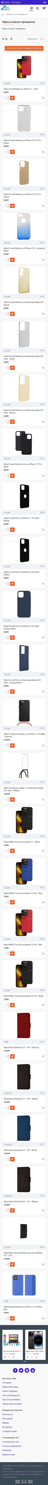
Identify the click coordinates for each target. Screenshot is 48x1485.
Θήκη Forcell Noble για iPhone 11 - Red (21, 89)
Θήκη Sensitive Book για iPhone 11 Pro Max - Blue (23, 1308)
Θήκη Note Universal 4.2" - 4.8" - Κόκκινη (21, 1047)
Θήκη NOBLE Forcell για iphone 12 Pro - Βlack (23, 996)
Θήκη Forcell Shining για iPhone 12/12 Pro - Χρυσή (23, 195)
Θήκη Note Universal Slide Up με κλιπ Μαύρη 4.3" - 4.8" (23, 1254)
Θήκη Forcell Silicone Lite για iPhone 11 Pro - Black (23, 465)
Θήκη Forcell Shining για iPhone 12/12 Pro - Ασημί (23, 141)
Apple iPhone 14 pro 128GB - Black (35, 1351)
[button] (23, 1361)
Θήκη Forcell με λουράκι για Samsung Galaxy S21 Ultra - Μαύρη (23, 789)
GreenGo (8, 1093)
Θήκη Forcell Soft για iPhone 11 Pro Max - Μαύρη (22, 519)
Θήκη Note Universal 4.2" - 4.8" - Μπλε (20, 1150)
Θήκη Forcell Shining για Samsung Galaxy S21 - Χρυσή (24, 303)
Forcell (7, 83)
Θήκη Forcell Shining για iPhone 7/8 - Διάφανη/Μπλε (24, 249)
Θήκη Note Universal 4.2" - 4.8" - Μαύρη (21, 1099)
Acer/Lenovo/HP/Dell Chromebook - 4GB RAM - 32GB (12, 1351)
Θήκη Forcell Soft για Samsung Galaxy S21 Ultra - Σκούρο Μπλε (22, 681)
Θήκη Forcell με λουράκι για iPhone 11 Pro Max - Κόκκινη (24, 735)
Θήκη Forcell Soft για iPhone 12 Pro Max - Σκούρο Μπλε (22, 627)
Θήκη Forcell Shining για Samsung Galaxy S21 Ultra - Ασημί (24, 357)
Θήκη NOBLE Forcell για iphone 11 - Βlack (22, 842)
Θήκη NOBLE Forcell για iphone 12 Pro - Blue (23, 893)
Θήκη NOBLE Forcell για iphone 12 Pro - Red (23, 944)
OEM (6, 1041)
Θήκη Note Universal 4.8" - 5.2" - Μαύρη (21, 1201)
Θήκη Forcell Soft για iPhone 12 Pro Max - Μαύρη (22, 573)
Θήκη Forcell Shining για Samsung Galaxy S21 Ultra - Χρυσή (24, 411)
